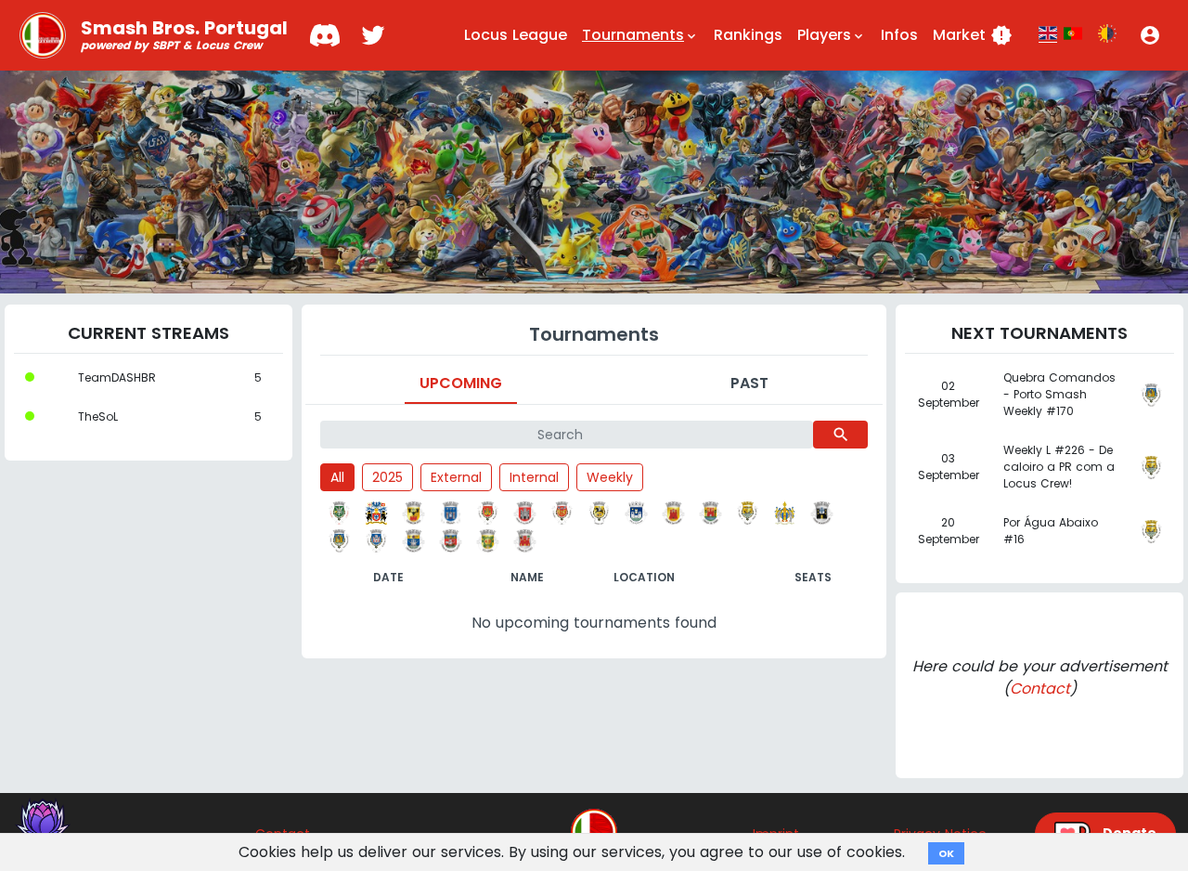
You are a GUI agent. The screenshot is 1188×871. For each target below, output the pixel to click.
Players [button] (831, 35)
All (337, 477)
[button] (1150, 35)
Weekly (610, 477)
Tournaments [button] (640, 35)
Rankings (748, 35)
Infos (899, 35)
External (456, 477)
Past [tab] (749, 383)
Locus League (515, 35)
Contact (1040, 688)
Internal (534, 477)
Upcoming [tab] (461, 383)
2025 (387, 477)
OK (946, 853)
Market (973, 35)
